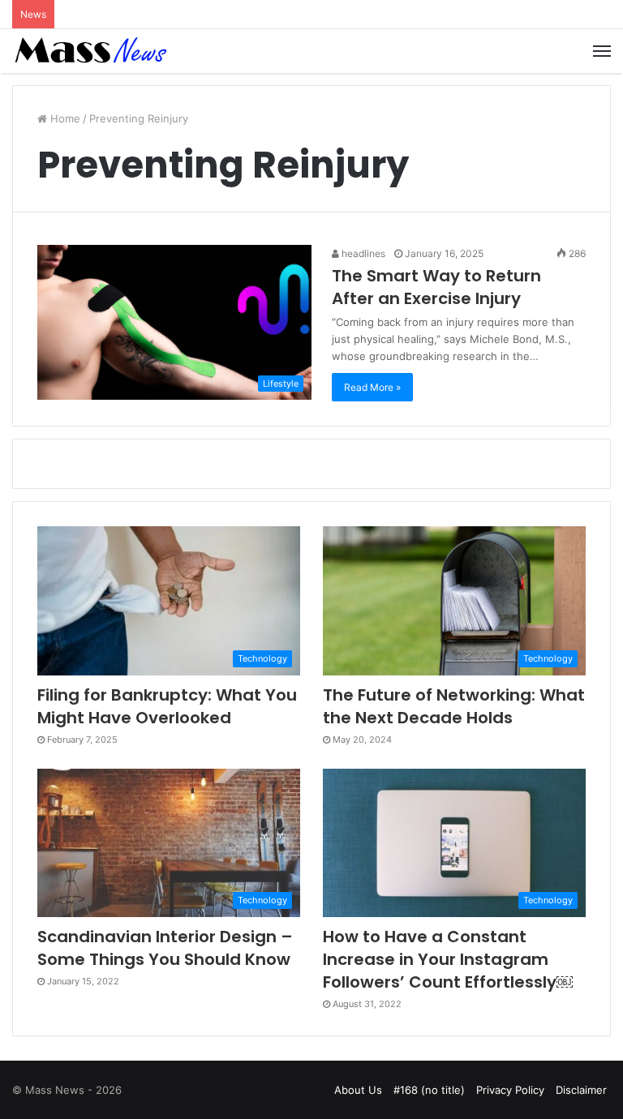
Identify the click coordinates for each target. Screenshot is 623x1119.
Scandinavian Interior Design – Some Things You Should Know (165, 948)
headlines (362, 253)
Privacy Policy (510, 1089)
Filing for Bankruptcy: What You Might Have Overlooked (167, 706)
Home (63, 118)
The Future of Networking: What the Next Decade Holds (454, 706)
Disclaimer (581, 1089)
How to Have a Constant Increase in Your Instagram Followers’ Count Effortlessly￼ (448, 959)
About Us (358, 1089)
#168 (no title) (429, 1089)
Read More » (372, 387)
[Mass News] (89, 51)
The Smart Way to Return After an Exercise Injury (436, 287)
